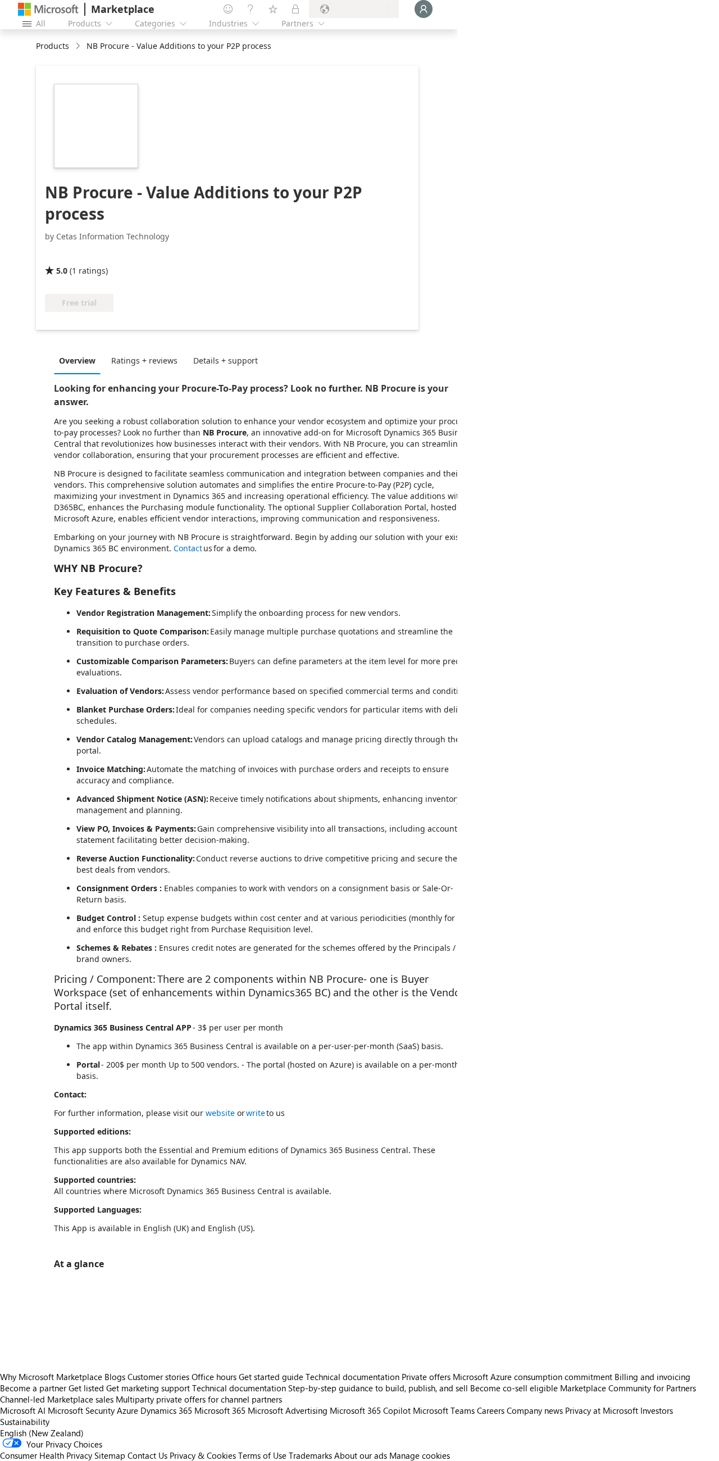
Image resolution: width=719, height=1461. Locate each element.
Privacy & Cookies (203, 1455)
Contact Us (147, 1455)
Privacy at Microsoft (601, 1410)
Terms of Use (262, 1455)
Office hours (214, 1376)
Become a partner (33, 1388)
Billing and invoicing (652, 1376)
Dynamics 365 (166, 1410)
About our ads (360, 1455)
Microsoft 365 (219, 1410)
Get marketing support (148, 1388)
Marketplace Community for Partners (628, 1388)
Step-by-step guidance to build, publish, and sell (378, 1388)
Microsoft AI (22, 1410)
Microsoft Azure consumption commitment (534, 1376)
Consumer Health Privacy (46, 1455)
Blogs (114, 1376)
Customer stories (158, 1376)
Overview (77, 360)
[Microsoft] (48, 9)
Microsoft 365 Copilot (370, 1410)
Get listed (86, 1388)
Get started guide (271, 1376)
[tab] (80, 360)
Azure (127, 1410)
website (221, 1113)
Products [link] (52, 45)
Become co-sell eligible (514, 1388)
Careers (490, 1410)
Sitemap (109, 1455)
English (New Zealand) (42, 1433)
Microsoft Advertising (287, 1410)
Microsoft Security (81, 1410)
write (256, 1113)
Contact (188, 548)
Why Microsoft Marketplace (51, 1376)
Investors (656, 1410)
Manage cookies (419, 1455)
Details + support (225, 360)
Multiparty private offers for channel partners (199, 1399)
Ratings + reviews (144, 360)
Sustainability (24, 1421)
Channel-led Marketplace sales (56, 1399)
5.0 (61, 270)
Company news (535, 1410)
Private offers (426, 1376)
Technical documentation (352, 1376)
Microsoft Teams (444, 1410)
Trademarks (310, 1455)
